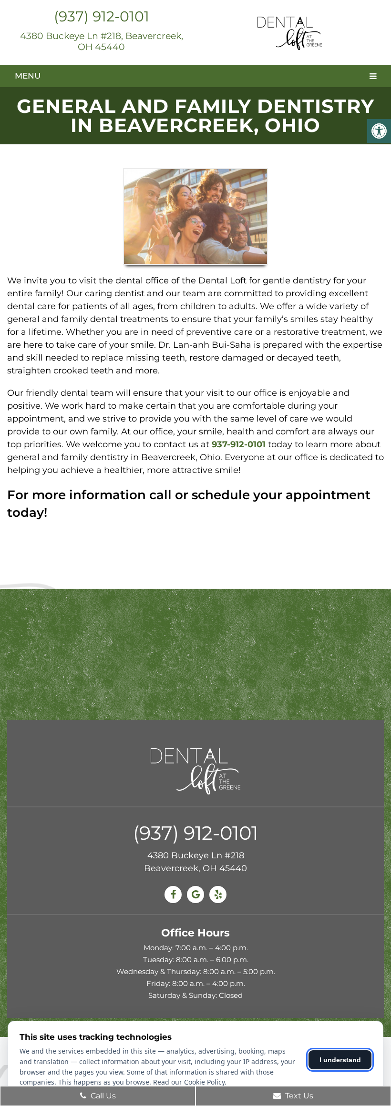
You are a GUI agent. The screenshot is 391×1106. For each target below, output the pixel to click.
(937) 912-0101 (101, 16)
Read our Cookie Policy (189, 1081)
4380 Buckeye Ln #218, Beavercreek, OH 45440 (101, 41)
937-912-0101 (239, 444)
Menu (28, 75)
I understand (340, 1060)
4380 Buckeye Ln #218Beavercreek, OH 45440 (195, 862)
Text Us (298, 1095)
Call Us (102, 1095)
